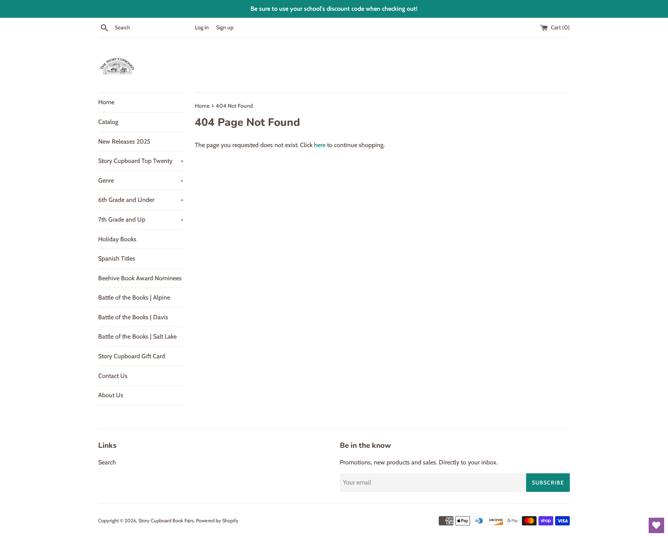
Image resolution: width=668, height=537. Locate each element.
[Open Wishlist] (656, 525)
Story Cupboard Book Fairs (166, 520)
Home (106, 102)
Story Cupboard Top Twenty (140, 160)
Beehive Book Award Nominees (140, 278)
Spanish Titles (116, 258)
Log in (202, 27)
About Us (110, 395)
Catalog (108, 121)
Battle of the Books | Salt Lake (137, 336)
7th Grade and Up (140, 219)
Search (107, 462)
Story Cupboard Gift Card (131, 356)
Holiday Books (117, 239)
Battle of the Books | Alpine (134, 297)
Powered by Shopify (217, 520)
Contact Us (113, 375)
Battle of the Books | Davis (133, 317)
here (319, 145)
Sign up (224, 27)
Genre (140, 180)
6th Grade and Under (140, 199)
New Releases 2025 (124, 141)
